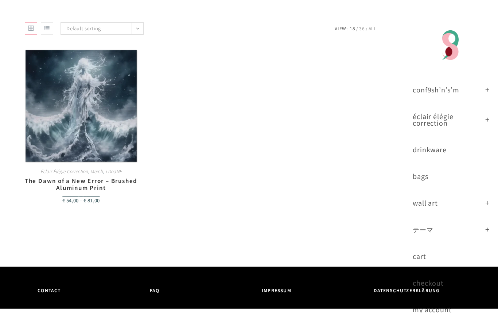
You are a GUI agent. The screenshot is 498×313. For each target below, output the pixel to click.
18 (352, 28)
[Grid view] (31, 28)
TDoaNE (113, 171)
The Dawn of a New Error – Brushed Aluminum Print (81, 184)
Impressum (276, 290)
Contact (49, 290)
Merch (96, 171)
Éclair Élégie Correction (64, 171)
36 (362, 28)
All (373, 28)
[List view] (47, 28)
